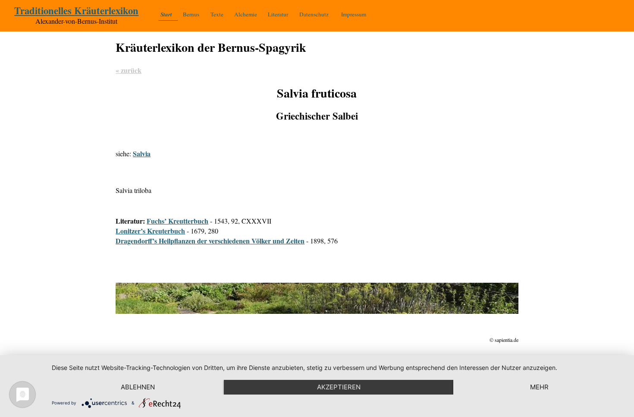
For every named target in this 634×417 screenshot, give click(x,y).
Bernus (191, 14)
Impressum (353, 14)
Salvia (142, 153)
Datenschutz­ (314, 14)
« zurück (128, 70)
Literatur (278, 14)
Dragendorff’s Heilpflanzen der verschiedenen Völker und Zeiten (210, 241)
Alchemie (245, 14)
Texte (216, 14)
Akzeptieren (339, 387)
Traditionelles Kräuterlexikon (76, 10)
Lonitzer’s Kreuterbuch (150, 231)
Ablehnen (138, 387)
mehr (539, 387)
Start (166, 14)
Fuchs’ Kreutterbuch (177, 221)
